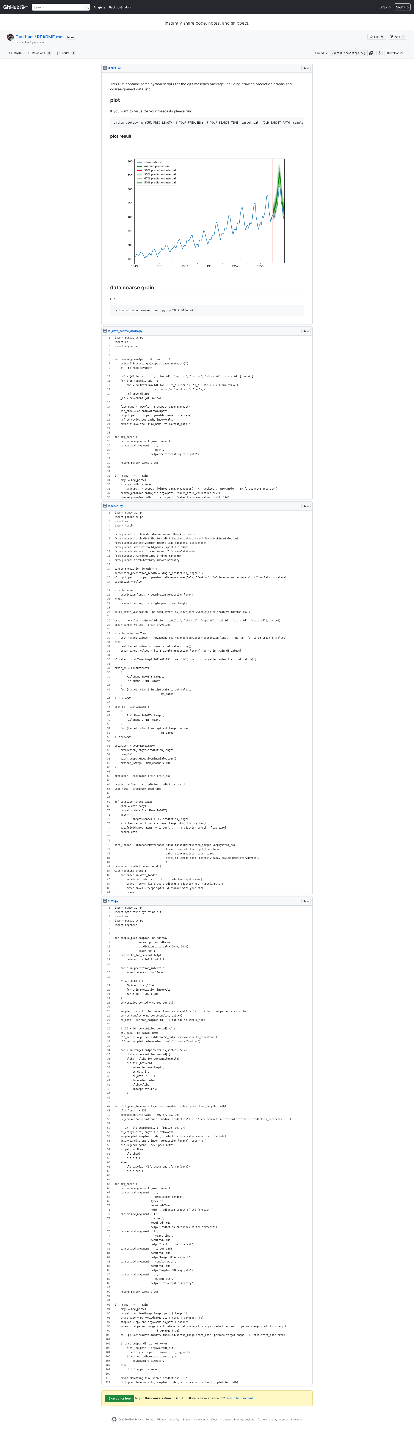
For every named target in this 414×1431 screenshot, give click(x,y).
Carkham (25, 36)
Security (174, 1419)
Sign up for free (120, 1398)
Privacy (161, 1419)
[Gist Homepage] (15, 7)
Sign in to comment (239, 1398)
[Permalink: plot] (107, 100)
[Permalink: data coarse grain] (107, 288)
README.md (50, 36)
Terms (149, 1419)
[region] (207, 199)
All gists (99, 7)
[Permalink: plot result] (107, 136)
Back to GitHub (120, 7)
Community (201, 1419)
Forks (68, 53)
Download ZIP (395, 53)
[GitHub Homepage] (114, 1419)
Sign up (402, 7)
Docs (214, 1419)
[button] (371, 53)
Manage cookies (244, 1419)
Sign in (385, 7)
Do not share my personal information (280, 1419)
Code (18, 53)
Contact (226, 1419)
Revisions (41, 53)
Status (187, 1419)
